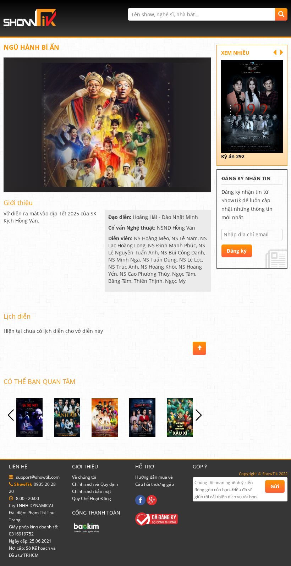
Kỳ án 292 (233, 156)
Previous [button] (9, 415)
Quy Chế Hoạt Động (91, 498)
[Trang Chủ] (30, 16)
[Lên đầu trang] (199, 348)
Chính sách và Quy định (95, 484)
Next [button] (199, 415)
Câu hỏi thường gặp (154, 484)
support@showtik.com (38, 477)
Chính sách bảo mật (91, 491)
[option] (42, 418)
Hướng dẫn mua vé (154, 477)
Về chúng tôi (84, 477)
